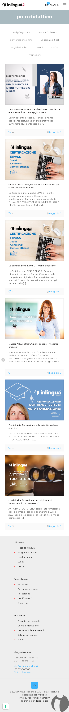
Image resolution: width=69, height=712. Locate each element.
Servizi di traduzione (28, 625)
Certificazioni (24, 598)
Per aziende (24, 593)
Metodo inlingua (26, 547)
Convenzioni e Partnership (31, 630)
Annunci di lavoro (48, 32)
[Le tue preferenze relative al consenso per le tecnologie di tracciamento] (6, 706)
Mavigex (42, 694)
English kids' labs (19, 47)
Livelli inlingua (25, 557)
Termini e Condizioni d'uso (34, 701)
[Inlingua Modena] (13, 5)
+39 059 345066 (22, 669)
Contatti (22, 566)
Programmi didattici (28, 552)
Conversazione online (21, 40)
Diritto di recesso (22, 672)
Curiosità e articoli (50, 40)
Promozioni (35, 55)
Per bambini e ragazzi (29, 589)
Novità (54, 47)
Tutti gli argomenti (21, 32)
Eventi (39, 47)
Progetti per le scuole (29, 621)
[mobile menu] (64, 5)
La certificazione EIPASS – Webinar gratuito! (32, 265)
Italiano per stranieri (28, 635)
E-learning (23, 603)
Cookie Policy (42, 697)
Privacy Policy (26, 697)
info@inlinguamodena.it (26, 666)
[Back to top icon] (34, 685)
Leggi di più (55, 132)
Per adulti (23, 584)
